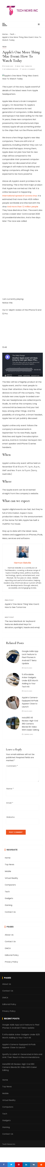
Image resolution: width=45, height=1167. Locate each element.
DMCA (8, 948)
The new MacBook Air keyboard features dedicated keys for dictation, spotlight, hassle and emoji (22, 624)
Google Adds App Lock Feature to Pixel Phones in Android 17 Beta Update (30, 657)
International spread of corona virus (19, 195)
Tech (4, 47)
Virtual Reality (11, 878)
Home (8, 857)
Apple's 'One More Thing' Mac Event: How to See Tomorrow (22, 606)
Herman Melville (12, 69)
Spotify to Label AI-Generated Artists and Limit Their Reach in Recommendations (22, 1056)
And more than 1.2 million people (22, 206)
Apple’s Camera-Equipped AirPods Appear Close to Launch (19, 1046)
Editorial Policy (12, 955)
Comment (12, 766)
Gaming (8, 905)
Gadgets (9, 898)
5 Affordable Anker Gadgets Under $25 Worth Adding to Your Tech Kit (30, 680)
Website (10, 817)
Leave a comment (28, 69)
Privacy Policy (11, 961)
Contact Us (10, 912)
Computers (10, 884)
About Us (9, 934)
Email (9, 803)
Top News (9, 864)
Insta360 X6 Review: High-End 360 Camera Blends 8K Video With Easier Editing (30, 723)
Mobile (8, 871)
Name (10, 788)
